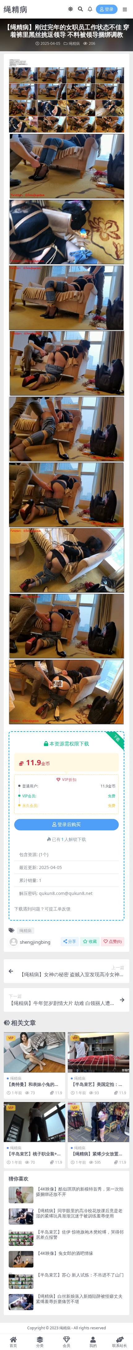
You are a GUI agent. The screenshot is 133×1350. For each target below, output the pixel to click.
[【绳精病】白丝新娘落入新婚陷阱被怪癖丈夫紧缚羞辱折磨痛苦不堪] (21, 1302)
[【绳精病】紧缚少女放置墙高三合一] (98, 1121)
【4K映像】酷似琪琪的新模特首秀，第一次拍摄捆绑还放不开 (79, 1191)
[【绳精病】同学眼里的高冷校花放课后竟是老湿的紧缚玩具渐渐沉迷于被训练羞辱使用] (21, 1216)
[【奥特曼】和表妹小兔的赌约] (34, 1052)
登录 (109, 9)
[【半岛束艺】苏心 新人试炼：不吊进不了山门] (21, 1280)
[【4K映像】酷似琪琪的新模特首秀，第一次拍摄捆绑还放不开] (21, 1195)
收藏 (93, 941)
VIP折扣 (69, 779)
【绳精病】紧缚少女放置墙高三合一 (97, 1156)
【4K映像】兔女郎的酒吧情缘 (64, 1253)
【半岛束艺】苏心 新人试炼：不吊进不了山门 (80, 1275)
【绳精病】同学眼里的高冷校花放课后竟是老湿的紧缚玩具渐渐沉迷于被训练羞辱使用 (79, 1213)
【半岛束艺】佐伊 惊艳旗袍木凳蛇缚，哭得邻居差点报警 (80, 1234)
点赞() (115, 941)
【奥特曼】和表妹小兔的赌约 (33, 1086)
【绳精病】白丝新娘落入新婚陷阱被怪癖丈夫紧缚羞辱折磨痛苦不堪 (79, 1298)
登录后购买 (69, 824)
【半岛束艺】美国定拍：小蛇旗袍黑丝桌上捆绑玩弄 (97, 1086)
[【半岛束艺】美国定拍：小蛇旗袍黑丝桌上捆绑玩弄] (98, 1052)
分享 (72, 941)
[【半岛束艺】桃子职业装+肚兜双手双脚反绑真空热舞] (34, 1121)
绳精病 (74, 43)
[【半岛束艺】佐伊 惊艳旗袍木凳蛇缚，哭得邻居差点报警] (21, 1238)
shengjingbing (35, 942)
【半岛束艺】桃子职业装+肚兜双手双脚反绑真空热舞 (34, 1156)
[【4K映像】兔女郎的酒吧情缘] (21, 1259)
